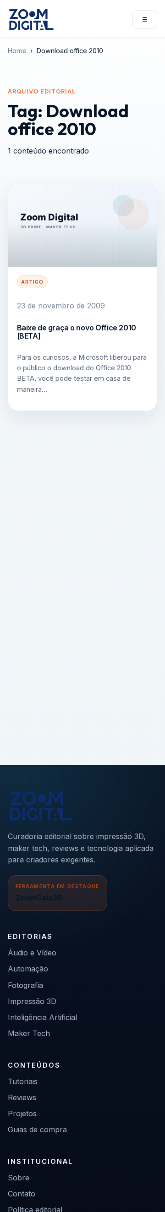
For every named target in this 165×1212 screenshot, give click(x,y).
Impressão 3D (32, 1001)
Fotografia (25, 985)
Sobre (18, 1177)
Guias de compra (37, 1129)
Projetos (22, 1113)
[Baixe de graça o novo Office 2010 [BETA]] (82, 225)
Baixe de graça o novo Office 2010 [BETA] (76, 331)
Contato (21, 1193)
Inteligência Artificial (42, 1017)
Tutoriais (23, 1081)
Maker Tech (29, 1033)
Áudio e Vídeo (32, 952)
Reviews (22, 1097)
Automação (28, 968)
